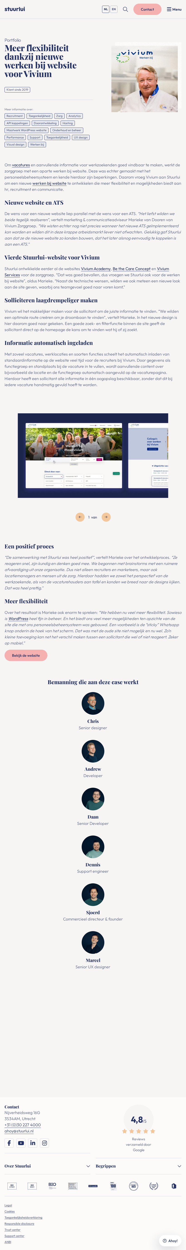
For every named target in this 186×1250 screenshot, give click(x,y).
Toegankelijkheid (39, 116)
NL (106, 10)
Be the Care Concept (132, 268)
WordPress (18, 618)
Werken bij (37, 144)
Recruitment (15, 116)
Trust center (12, 1229)
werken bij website (49, 183)
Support (35, 137)
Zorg (59, 116)
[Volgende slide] (106, 517)
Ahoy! (173, 1240)
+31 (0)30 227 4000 (74, 1027)
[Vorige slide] (80, 517)
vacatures (21, 164)
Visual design (15, 144)
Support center (14, 1236)
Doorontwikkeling (45, 123)
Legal (8, 1205)
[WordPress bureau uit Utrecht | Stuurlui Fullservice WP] (15, 9)
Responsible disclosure (19, 1223)
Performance (15, 137)
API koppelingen (17, 123)
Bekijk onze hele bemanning (92, 990)
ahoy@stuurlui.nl (114, 1027)
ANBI (8, 1242)
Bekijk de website (26, 655)
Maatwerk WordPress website (26, 130)
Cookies (10, 1211)
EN (114, 10)
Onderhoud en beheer (66, 130)
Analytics (75, 116)
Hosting (68, 123)
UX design (81, 137)
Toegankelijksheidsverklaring (23, 1217)
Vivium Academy (96, 268)
